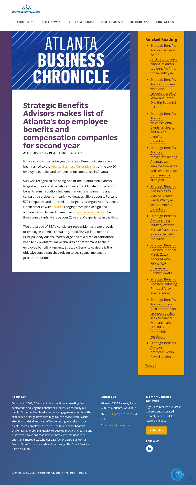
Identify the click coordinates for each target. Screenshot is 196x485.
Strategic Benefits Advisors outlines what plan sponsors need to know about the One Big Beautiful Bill (163, 93)
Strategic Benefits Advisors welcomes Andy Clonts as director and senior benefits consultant (163, 127)
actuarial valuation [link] (90, 212)
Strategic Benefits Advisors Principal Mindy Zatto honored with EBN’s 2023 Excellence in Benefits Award (163, 259)
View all (150, 365)
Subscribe (156, 430)
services (57, 207)
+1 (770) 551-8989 (121, 414)
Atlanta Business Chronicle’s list (74, 166)
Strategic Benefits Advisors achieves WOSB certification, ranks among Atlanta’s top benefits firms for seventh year (163, 59)
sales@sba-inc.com (120, 425)
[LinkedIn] (149, 448)
